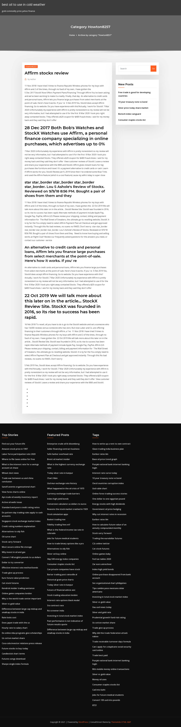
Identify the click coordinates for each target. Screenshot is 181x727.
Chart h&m (52, 478)
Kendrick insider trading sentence (18, 588)
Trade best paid (100, 655)
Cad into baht (98, 689)
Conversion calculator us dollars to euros (66, 504)
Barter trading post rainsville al (62, 574)
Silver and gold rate (101, 612)
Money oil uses (99, 679)
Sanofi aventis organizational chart (18, 486)
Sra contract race (55, 605)
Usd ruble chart (99, 488)
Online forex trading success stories (109, 493)
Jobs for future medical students (63, 538)
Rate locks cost (9, 617)
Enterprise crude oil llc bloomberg (63, 443)
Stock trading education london (62, 595)
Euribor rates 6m (100, 454)
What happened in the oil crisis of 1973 (65, 488)
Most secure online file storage (17, 547)
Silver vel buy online (56, 554)
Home (72, 35)
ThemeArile (116, 722)
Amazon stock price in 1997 (15, 449)
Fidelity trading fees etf (58, 524)
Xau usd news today (102, 607)
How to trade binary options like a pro (65, 543)
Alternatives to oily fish (13, 531)
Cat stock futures (10, 583)
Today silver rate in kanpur (60, 473)
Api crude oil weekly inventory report (20, 497)
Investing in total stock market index (65, 615)
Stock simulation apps (57, 514)
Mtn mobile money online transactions (110, 669)
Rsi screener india (55, 610)
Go (153, 68)
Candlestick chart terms (13, 653)
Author (32, 79)
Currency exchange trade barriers (63, 493)
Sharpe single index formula (15, 664)
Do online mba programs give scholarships (22, 633)
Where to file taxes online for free (18, 459)
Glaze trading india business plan (108, 449)
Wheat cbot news (10, 473)
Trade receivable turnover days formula (111, 641)
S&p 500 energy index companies (63, 559)
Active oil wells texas (12, 502)
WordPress (83, 722)
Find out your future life (13, 443)
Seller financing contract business (63, 449)
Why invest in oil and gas (13, 552)
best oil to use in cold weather (23, 4)
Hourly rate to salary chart (14, 627)
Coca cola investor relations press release (22, 643)
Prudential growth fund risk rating (108, 617)
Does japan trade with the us (16, 622)
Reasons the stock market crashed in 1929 (67, 509)
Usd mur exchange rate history (62, 483)
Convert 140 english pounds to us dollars (21, 557)
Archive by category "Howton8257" (95, 35)
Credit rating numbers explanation (18, 526)
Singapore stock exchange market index (21, 521)
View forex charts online (13, 492)
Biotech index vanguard (129, 114)
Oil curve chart (9, 536)
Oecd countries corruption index (108, 483)
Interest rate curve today (104, 473)
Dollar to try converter (13, 562)
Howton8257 (31, 66)
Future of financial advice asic (61, 590)
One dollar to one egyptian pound (108, 498)
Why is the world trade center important (21, 598)
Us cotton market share (13, 638)
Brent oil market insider (58, 459)
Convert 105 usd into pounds (106, 700)
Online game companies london (17, 593)
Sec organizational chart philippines (109, 583)
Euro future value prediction (15, 578)
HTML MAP (126, 722)
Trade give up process (12, 572)
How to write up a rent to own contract (111, 443)
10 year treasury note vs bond (132, 102)
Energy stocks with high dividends (108, 504)
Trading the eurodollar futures (107, 538)
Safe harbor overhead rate (60, 454)
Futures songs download (13, 658)
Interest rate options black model (63, 600)
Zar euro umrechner (102, 564)
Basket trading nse (56, 519)
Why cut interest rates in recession (109, 514)
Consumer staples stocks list (132, 120)
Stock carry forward (11, 541)
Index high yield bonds (58, 498)
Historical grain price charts (60, 579)
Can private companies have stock (63, 569)
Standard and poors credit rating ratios (21, 507)
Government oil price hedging (106, 509)
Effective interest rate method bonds (20, 567)
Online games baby (101, 554)
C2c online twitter (101, 543)
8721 (94, 705)
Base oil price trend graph (104, 459)
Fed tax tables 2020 (101, 559)
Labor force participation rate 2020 (18, 454)
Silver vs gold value (11, 603)
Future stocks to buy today (15, 648)
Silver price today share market (133, 108)
